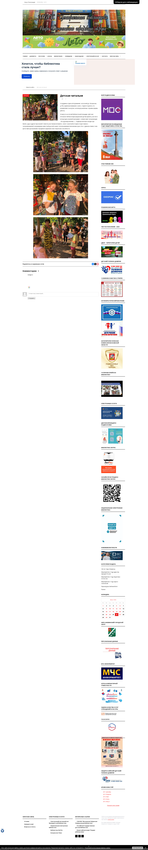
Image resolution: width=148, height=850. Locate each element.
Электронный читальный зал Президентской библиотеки (59, 822)
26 (116, 614)
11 (113, 609)
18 (113, 611)
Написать (27, 76)
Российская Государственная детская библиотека (85, 826)
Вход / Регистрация (29, 2)
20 (120, 611)
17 (110, 611)
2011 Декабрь (107, 792)
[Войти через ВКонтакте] (29, 279)
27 (120, 614)
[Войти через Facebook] (29, 282)
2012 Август (106, 801)
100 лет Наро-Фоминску (108, 569)
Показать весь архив (113, 805)
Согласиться (137, 848)
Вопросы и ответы (29, 827)
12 (116, 609)
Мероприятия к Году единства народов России (110, 573)
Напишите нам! (28, 824)
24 (110, 614)
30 (106, 617)
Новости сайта (30, 87)
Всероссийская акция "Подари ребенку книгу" (85, 831)
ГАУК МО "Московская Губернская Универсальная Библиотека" (86, 822)
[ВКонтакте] (93, 264)
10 (110, 609)
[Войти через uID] (29, 277)
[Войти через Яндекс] (29, 284)
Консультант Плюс (56, 833)
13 (120, 609)
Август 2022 (113, 600)
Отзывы (26, 821)
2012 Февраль (107, 794)
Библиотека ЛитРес (56, 830)
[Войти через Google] (29, 287)
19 (116, 611)
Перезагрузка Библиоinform (109, 586)
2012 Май (106, 797)
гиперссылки (111, 819)
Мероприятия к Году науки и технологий (109, 582)
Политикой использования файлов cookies (97, 848)
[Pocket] (98, 264)
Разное (103, 589)
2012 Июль (106, 799)
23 (106, 614)
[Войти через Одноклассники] (29, 290)
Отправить (31, 298)
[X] (95, 264)
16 (106, 611)
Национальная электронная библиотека (58, 826)
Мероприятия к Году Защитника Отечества (110, 577)
